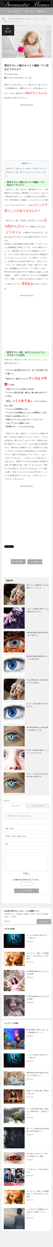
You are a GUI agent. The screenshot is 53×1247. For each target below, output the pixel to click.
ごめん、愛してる (13, 11)
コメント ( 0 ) (15, 805)
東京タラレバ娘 (24, 19)
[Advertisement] (26, 133)
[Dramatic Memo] (26, 4)
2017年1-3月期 (13, 19)
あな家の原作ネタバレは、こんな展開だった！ (22, 911)
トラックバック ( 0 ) (38, 805)
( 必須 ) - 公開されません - (17, 836)
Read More (44, 921)
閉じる (28, 163)
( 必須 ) (10, 828)
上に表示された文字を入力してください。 (26, 880)
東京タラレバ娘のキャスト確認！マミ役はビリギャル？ (26, 168)
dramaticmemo (12, 74)
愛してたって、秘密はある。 (36, 11)
